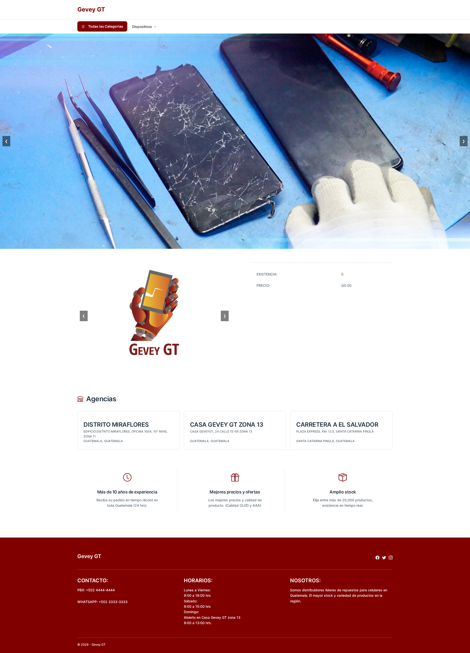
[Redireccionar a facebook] (377, 557)
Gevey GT (91, 9)
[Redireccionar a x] (384, 557)
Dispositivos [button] (142, 26)
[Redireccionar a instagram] (391, 557)
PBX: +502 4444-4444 (96, 590)
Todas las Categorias (105, 26)
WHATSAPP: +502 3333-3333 (102, 602)
